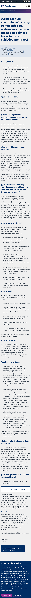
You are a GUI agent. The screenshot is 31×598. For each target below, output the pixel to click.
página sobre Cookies (7, 591)
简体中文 (12, 54)
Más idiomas (27, 1)
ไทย (21, 52)
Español (2, 1)
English (7, 1)
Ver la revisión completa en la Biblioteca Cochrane (11, 549)
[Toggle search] (26, 6)
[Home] (9, 6)
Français (16, 1)
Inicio (2, 10)
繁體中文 (4, 54)
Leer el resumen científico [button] (14, 489)
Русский (4, 52)
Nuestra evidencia (10, 10)
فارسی (11, 1)
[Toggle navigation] (29, 6)
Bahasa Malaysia (14, 52)
